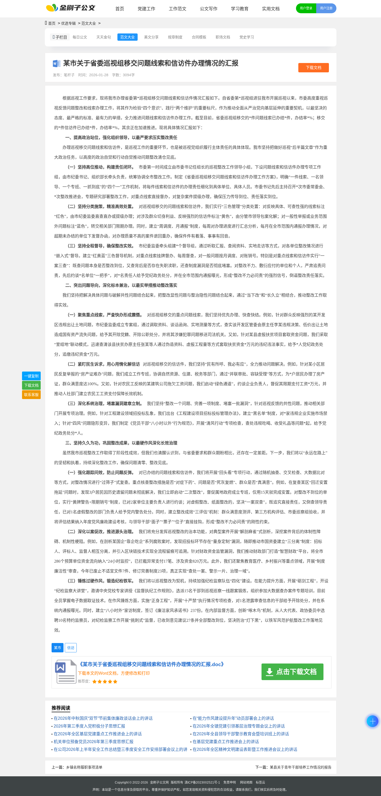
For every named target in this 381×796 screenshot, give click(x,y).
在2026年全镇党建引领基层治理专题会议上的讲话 (239, 726)
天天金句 (103, 37)
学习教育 (240, 8)
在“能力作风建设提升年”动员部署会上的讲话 (233, 718)
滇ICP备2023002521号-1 (202, 782)
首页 (119, 8)
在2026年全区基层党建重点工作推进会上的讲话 (98, 734)
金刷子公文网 (159, 782)
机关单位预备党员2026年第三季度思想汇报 (93, 741)
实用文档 (271, 8)
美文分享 (151, 37)
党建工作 (146, 8)
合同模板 (199, 37)
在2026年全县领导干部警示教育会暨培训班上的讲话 (241, 734)
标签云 (260, 782)
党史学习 (246, 37)
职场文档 (223, 37)
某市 (57, 648)
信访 (70, 648)
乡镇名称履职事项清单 (84, 767)
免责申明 (229, 782)
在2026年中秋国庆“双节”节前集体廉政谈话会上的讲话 (103, 718)
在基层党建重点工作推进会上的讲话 (226, 741)
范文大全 (88, 23)
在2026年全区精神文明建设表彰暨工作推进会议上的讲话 (245, 749)
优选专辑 (68, 23)
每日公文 (80, 37)
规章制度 (175, 37)
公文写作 (208, 8)
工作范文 (177, 8)
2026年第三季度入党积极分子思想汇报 (89, 726)
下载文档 (313, 67)
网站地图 (246, 782)
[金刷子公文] (73, 9)
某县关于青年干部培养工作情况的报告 (300, 767)
